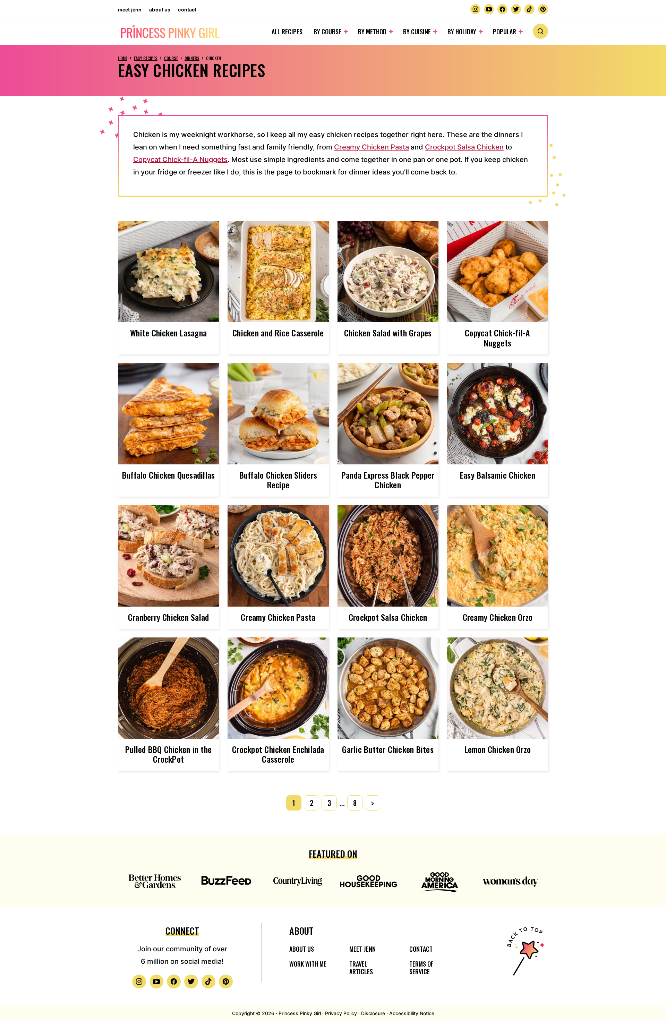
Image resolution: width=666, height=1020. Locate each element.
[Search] (540, 31)
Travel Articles (361, 967)
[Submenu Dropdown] (346, 31)
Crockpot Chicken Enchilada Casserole (278, 754)
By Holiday (461, 31)
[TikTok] (529, 9)
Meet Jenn (130, 9)
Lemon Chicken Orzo (497, 749)
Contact (187, 9)
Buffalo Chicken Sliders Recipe (278, 480)
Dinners (192, 58)
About (301, 930)
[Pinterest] (543, 9)
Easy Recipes (145, 58)
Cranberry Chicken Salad (168, 617)
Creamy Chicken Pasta (371, 147)
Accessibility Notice (411, 1013)
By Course (327, 31)
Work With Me (307, 963)
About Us (159, 9)
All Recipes (287, 31)
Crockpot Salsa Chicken (464, 147)
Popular (504, 31)
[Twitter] (516, 9)
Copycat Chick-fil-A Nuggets (180, 159)
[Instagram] (475, 9)
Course (171, 58)
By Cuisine (417, 31)
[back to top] (525, 955)
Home (122, 58)
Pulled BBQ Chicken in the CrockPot (168, 754)
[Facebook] (502, 9)
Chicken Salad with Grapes (388, 332)
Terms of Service (421, 967)
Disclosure (373, 1013)
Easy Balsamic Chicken (497, 475)
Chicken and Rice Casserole (278, 332)
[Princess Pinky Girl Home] (170, 32)
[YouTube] (489, 9)
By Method (372, 31)
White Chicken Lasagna (168, 332)
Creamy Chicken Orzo (498, 617)
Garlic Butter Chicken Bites (387, 749)
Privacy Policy (341, 1013)
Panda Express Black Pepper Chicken (387, 480)
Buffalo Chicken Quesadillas (168, 475)
